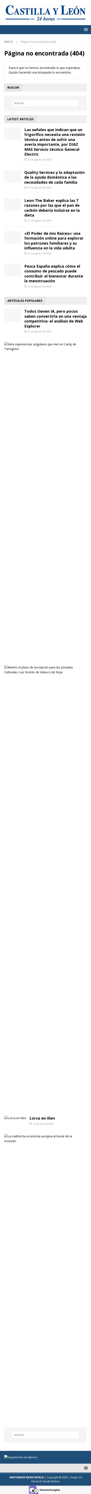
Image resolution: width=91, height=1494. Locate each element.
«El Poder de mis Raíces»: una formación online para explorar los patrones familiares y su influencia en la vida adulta (54, 240)
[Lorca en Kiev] (15, 1118)
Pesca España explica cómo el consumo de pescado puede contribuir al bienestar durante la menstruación (53, 273)
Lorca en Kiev (42, 1118)
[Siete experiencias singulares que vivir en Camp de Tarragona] (44, 346)
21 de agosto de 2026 (39, 159)
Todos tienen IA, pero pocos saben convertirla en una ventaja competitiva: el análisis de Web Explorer (55, 318)
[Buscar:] (45, 103)
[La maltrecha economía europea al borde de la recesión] (44, 1138)
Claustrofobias (51, 1481)
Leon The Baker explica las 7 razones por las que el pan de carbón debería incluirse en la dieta (52, 208)
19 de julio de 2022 (43, 1123)
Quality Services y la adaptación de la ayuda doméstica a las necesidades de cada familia (54, 177)
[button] (85, 29)
